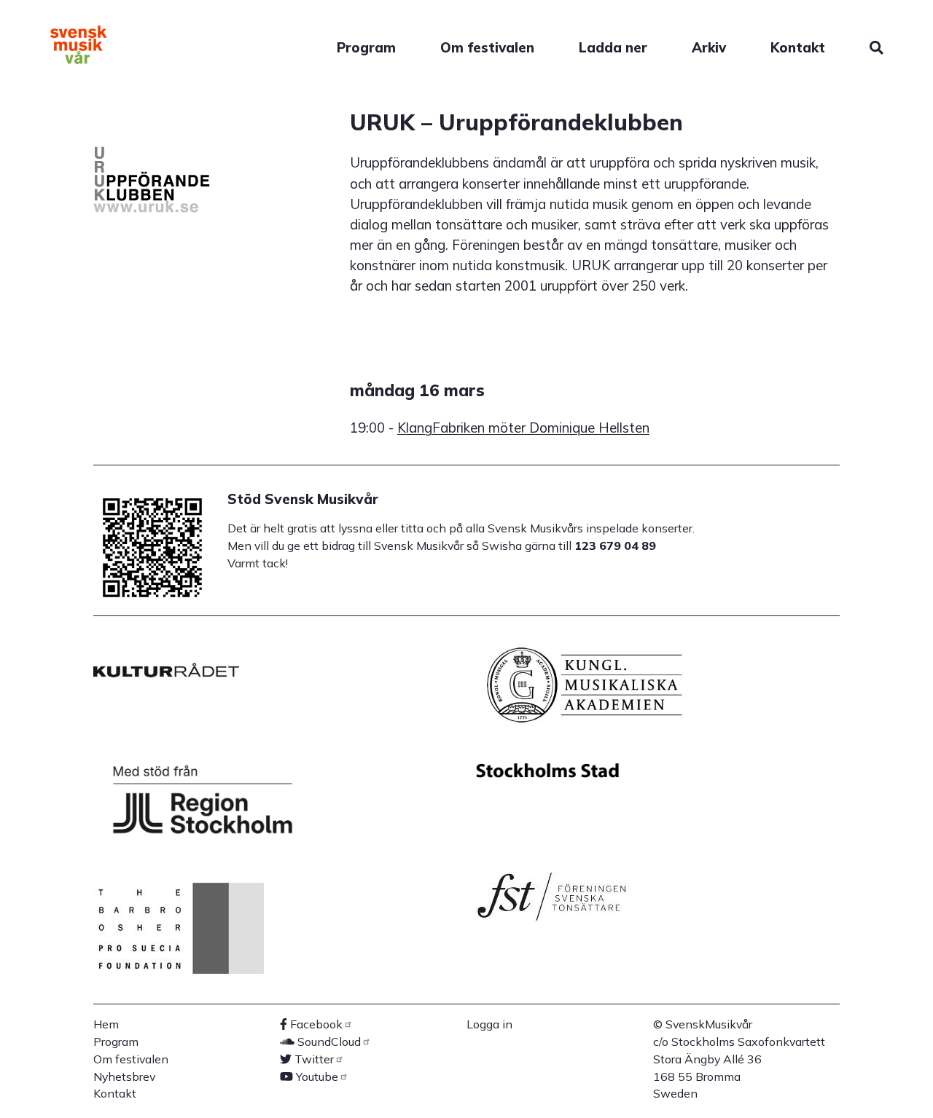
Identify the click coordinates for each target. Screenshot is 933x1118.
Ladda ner (613, 47)
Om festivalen (487, 47)
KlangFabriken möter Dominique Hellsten (523, 427)
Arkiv (709, 47)
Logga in (489, 1024)
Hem (106, 1024)
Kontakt (797, 47)
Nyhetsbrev (124, 1076)
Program (366, 47)
